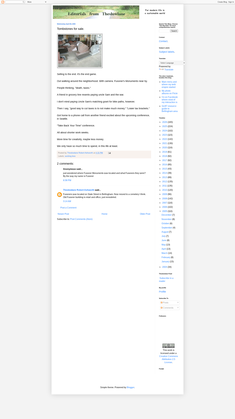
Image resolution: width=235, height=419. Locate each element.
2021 (165, 143)
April (164, 249)
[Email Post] (109, 153)
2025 (165, 126)
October (166, 223)
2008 (165, 198)
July (164, 236)
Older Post (145, 214)
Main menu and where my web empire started (169, 84)
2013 (165, 177)
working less (70, 156)
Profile (162, 291)
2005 (165, 211)
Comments (167, 308)
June (164, 240)
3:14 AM (67, 201)
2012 (165, 181)
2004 (165, 267)
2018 (165, 156)
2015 (165, 169)
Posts (165, 302)
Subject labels (166, 51)
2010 (165, 190)
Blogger (130, 387)
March (165, 253)
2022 (165, 139)
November (167, 219)
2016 (165, 164)
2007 (165, 203)
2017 (165, 160)
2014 (165, 173)
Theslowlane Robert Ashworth (78, 190)
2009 (165, 194)
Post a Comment (68, 208)
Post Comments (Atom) (81, 219)
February (166, 257)
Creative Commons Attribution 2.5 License (168, 359)
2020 (165, 147)
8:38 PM (67, 180)
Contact (163, 41)
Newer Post (63, 214)
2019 (165, 152)
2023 (165, 135)
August (165, 232)
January (166, 261)
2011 (164, 186)
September (167, 228)
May (164, 245)
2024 (165, 131)
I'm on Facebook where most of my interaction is (170, 99)
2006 (165, 207)
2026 (165, 122)
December (167, 215)
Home (104, 214)
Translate (168, 69)
